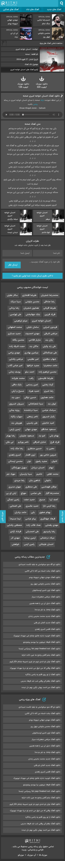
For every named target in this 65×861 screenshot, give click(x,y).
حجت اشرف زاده (17, 346)
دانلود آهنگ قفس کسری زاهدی (47, 629)
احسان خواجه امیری (41, 321)
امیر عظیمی (33, 359)
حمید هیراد (34, 391)
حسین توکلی (30, 397)
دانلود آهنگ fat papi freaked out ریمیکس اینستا (39, 648)
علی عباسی (36, 493)
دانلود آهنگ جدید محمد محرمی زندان (44, 616)
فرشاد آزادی (15, 531)
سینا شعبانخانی (35, 404)
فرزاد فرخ (54, 442)
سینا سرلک (16, 301)
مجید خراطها (33, 365)
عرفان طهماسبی (49, 487)
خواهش (15, 544)
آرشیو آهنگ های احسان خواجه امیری (24, 69)
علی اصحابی (15, 506)
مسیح (42, 499)
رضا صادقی (49, 301)
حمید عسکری (14, 333)
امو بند (42, 436)
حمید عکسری (32, 506)
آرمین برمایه (30, 538)
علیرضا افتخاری (29, 295)
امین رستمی (32, 384)
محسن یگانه (18, 340)
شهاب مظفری (49, 359)
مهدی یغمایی (51, 525)
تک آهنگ (28, 64)
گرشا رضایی (47, 384)
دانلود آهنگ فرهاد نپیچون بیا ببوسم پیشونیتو (41, 642)
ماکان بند (33, 346)
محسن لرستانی (15, 461)
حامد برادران (20, 512)
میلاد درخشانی (47, 538)
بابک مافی (17, 384)
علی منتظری (31, 487)
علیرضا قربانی (49, 308)
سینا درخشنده (31, 410)
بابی (33, 512)
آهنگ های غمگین (11, 9)
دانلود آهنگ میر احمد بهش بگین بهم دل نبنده (41, 687)
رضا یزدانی (14, 308)
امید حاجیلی (48, 423)
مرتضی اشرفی (50, 333)
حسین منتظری (35, 448)
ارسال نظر (12, 265)
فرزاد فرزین (50, 314)
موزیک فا (43, 855)
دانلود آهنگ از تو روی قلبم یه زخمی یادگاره (42, 674)
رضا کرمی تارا (49, 506)
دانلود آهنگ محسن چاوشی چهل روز (45, 584)
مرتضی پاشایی (16, 359)
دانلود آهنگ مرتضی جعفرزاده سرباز (46, 596)
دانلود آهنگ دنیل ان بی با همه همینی (44, 603)
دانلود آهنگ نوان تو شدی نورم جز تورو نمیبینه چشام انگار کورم (35, 661)
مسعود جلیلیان (27, 436)
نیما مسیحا (15, 519)
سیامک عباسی (49, 410)
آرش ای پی (11, 493)
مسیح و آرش (18, 391)
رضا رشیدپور (49, 531)
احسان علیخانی (46, 544)
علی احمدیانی (32, 531)
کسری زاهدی (15, 455)
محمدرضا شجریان (49, 295)
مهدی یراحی (14, 353)
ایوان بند (52, 404)
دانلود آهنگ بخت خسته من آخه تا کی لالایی (42, 571)
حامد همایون (47, 397)
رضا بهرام (10, 436)
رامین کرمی (29, 544)
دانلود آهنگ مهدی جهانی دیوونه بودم (44, 577)
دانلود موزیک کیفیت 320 (42, 85)
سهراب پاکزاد (16, 416)
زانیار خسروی (48, 416)
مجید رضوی (41, 461)
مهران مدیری (15, 487)
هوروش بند (16, 423)
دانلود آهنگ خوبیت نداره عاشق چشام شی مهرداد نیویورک (36, 635)
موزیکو (21, 855)
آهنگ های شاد (32, 9)
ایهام (51, 467)
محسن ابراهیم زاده (47, 372)
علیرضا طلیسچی (45, 378)
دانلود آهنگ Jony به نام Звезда (47, 609)
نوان (29, 461)
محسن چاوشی (32, 301)
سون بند (15, 397)
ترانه (42, 100)
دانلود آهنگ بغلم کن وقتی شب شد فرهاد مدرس (40, 681)
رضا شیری (48, 391)
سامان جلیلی (32, 327)
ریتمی (35, 104)
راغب (31, 378)
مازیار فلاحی (35, 340)
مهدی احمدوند (32, 333)
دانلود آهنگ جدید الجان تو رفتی (47, 622)
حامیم (39, 474)
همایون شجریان (31, 308)
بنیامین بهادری (31, 353)
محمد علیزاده (18, 378)
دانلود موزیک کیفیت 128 (23, 85)
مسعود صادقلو (48, 429)
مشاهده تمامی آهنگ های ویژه (51, 43)
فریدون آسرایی (50, 327)
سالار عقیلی (12, 295)
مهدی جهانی (31, 429)
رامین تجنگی (13, 499)
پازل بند (49, 340)
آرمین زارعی (15, 429)
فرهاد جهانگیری (47, 519)
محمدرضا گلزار (52, 493)
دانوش (48, 480)
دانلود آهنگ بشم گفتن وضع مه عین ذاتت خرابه (41, 655)
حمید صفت (29, 499)
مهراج (23, 493)
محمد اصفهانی (15, 327)
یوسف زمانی (15, 372)
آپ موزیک (31, 855)
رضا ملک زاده (17, 448)
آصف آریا (54, 499)
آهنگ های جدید (54, 9)
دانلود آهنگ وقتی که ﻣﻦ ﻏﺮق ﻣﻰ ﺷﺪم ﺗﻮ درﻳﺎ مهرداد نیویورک (35, 668)
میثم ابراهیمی (20, 321)
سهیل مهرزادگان (19, 467)
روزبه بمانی (14, 410)
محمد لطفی (52, 474)
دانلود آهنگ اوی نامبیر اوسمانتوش (46, 590)
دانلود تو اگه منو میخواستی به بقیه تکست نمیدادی (39, 564)
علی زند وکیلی (49, 346)
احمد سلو (29, 372)
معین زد (50, 448)
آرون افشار (30, 455)
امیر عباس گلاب (15, 365)
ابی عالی (9, 442)
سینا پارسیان (26, 474)
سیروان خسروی (16, 404)
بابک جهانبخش (33, 314)
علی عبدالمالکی (50, 353)
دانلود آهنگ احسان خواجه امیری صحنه (41, 96)
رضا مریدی (19, 480)
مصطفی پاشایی (14, 525)
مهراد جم (11, 474)
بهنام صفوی (44, 512)
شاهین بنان (34, 480)
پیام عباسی (30, 519)
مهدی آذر (15, 538)
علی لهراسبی (15, 314)
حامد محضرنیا (50, 365)
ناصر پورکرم (23, 442)
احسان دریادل (37, 467)
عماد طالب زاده (33, 525)
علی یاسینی (32, 423)
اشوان (54, 461)
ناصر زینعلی (32, 416)
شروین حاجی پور (48, 455)
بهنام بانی (54, 436)
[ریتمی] (9, 3)
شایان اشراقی (39, 442)
